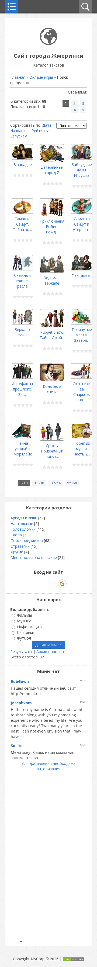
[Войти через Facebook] (44, 584)
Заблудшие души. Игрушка (82, 170)
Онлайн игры (41, 77)
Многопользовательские (34, 557)
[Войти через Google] (62, 583)
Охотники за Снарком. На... (82, 391)
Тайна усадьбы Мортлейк (22, 449)
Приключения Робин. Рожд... (52, 226)
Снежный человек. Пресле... (22, 281)
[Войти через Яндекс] (53, 584)
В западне (22, 164)
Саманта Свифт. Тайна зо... (22, 224)
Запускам (18, 136)
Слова (16, 534)
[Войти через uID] (25, 584)
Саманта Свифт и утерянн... (81, 224)
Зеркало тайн (22, 332)
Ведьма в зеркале (52, 280)
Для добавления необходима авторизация (48, 766)
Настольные (22, 523)
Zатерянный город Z (52, 170)
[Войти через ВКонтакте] (34, 584)
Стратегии (20, 546)
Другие (17, 551)
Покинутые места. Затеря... (82, 335)
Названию (19, 130)
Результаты (21, 651)
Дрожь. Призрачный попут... (52, 451)
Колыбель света (52, 389)
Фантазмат (81, 275)
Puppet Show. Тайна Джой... (52, 335)
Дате (46, 125)
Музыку (24, 621)
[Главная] (48, 43)
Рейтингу (40, 130)
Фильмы (24, 615)
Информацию (29, 626)
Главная (17, 77)
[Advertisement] (50, 861)
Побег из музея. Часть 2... (82, 449)
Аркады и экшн (24, 517)
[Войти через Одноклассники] (72, 584)
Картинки (25, 632)
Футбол (24, 638)
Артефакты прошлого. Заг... (22, 389)
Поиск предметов (27, 540)
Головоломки (23, 529)
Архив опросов (50, 651)
